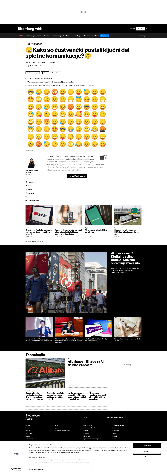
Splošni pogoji (88, 425)
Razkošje (66, 36)
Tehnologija (77, 36)
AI (68, 358)
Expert (103, 36)
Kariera (57, 228)
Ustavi (46, 73)
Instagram (115, 430)
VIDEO (21, 36)
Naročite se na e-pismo (115, 417)
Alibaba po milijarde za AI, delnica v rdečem (86, 363)
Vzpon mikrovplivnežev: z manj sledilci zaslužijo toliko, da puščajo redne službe (68, 232)
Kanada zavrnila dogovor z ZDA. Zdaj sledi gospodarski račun (126, 232)
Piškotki (86, 430)
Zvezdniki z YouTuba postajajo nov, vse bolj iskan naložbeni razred (39, 232)
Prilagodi (146, 451)
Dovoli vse (147, 445)
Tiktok (114, 439)
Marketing (87, 436)
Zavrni (147, 457)
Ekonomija (31, 36)
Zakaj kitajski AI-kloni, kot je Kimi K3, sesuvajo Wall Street (96, 339)
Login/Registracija (77, 176)
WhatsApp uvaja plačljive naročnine (96, 231)
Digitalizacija (89, 228)
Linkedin (115, 436)
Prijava (132, 29)
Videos (57, 425)
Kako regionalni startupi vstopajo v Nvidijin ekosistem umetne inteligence (34, 396)
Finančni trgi (56, 36)
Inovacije (28, 228)
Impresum (86, 433)
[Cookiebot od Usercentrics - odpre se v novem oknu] (16, 469)
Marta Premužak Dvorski (43, 62)
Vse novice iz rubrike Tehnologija (35, 241)
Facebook (115, 428)
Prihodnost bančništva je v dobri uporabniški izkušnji (127, 339)
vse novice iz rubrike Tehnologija (35, 407)
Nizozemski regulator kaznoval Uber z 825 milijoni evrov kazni (97, 396)
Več (112, 36)
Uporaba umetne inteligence (92, 439)
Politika (47, 36)
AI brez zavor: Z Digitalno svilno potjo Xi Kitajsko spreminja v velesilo (125, 258)
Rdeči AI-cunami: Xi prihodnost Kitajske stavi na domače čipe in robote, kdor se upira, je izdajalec (68, 340)
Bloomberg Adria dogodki (62, 430)
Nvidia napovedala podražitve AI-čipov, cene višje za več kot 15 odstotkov (77, 396)
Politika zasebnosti (89, 428)
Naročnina (140, 29)
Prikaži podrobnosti (36, 469)
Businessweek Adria (91, 36)
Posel (39, 36)
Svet (115, 228)
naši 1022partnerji (39, 448)
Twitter (114, 433)
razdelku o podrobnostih (96, 465)
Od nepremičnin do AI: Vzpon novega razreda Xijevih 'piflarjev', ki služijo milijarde (39, 339)
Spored (57, 428)
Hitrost (53, 73)
